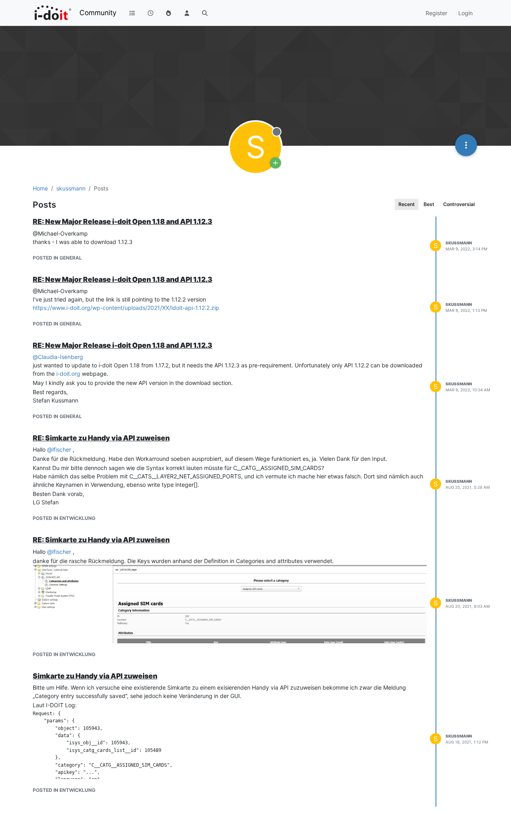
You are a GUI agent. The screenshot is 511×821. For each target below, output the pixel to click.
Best (429, 204)
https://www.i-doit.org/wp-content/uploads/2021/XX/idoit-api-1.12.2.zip (126, 307)
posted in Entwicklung (64, 518)
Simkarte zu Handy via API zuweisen (95, 676)
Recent (406, 204)
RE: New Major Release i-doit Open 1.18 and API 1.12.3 (122, 221)
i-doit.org (68, 373)
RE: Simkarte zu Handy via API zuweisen (101, 438)
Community (98, 12)
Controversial (459, 204)
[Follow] (275, 163)
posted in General (57, 258)
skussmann (459, 242)
